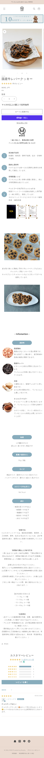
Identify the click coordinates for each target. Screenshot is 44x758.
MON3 (11, 750)
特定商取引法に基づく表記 (26, 753)
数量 (3, 94)
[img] (7, 696)
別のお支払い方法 (22, 123)
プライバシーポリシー (33, 750)
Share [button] (6, 644)
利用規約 (14, 753)
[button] (4, 8)
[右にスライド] (26, 73)
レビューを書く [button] (22, 682)
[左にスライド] (17, 73)
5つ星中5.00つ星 (27, 660)
